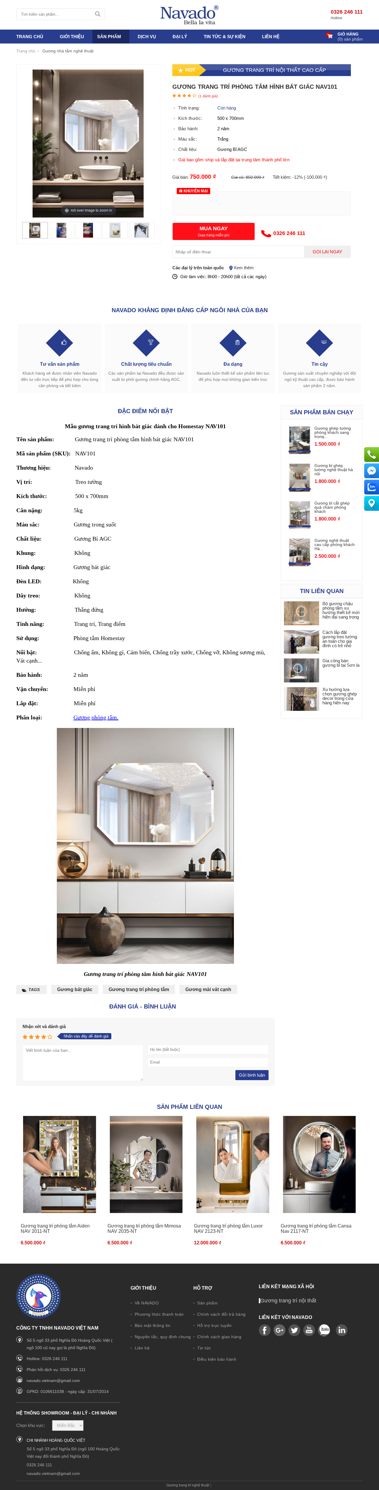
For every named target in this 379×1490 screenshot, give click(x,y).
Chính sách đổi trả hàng (221, 1314)
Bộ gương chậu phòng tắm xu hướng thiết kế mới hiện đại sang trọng (340, 610)
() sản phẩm (350, 39)
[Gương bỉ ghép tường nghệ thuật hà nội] (300, 477)
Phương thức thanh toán (158, 1314)
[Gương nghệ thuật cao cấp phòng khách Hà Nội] (300, 552)
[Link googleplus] (279, 1330)
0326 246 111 (347, 12)
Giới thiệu (143, 1288)
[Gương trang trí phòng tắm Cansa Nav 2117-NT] (320, 1164)
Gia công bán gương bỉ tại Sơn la (340, 663)
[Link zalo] (324, 1330)
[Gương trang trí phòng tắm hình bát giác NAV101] (35, 229)
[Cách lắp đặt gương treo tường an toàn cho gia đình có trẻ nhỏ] (301, 642)
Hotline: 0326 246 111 (47, 1358)
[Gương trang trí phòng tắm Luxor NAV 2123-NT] (233, 1164)
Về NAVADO (146, 1303)
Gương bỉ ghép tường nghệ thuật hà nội (333, 469)
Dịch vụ (147, 36)
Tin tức (203, 1348)
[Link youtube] (265, 1330)
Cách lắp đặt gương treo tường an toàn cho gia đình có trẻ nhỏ (339, 639)
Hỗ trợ (202, 1288)
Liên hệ (271, 36)
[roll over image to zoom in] (88, 143)
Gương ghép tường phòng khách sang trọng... (332, 432)
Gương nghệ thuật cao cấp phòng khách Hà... (334, 544)
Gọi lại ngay (327, 251)
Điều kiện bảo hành (216, 1359)
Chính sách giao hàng (219, 1336)
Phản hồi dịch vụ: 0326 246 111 (56, 1369)
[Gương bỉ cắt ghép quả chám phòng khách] (300, 515)
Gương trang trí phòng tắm (139, 989)
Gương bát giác (74, 989)
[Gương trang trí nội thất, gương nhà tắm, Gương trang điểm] (189, 14)
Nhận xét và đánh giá (44, 1026)
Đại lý (180, 36)
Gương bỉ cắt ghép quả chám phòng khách (332, 507)
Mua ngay (214, 228)
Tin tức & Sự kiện (224, 36)
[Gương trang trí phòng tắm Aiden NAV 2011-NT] (60, 1164)
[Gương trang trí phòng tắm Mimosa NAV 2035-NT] (146, 1164)
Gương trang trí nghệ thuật (187, 1485)
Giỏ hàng (348, 34)
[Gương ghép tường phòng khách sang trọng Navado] (300, 440)
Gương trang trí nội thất (288, 1301)
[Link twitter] (294, 1330)
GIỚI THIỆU (72, 36)
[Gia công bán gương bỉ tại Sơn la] (301, 670)
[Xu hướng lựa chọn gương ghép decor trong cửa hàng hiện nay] (301, 699)
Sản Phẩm (109, 36)
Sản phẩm (207, 1303)
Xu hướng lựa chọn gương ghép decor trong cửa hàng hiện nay (339, 696)
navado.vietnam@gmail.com (53, 1380)
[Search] (98, 14)
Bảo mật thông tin (151, 1325)
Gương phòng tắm (95, 717)
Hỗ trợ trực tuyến (214, 1325)
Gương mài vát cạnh (208, 989)
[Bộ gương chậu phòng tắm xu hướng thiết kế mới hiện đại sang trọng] (301, 613)
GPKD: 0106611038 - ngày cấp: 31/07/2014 (68, 1391)
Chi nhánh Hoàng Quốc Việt (56, 1440)
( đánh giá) (208, 96)
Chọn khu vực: (30, 1425)
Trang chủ (29, 36)
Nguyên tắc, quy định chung (162, 1336)
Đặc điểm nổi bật (145, 411)
